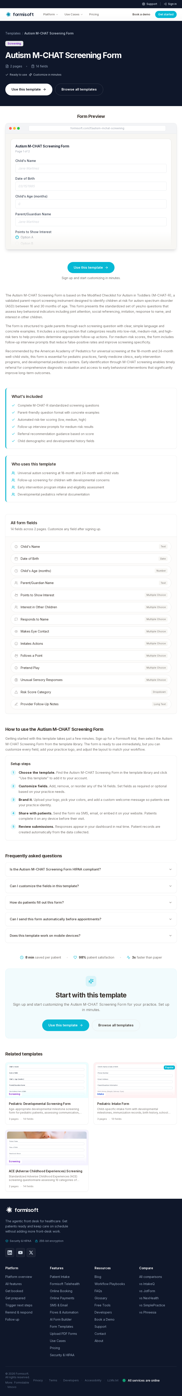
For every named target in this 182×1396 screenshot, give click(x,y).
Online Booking (61, 1291)
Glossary (101, 1298)
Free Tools (103, 1305)
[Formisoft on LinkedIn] (9, 1252)
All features (13, 1284)
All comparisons (150, 1277)
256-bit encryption (51, 1241)
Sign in (172, 4)
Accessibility (93, 1380)
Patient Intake (60, 1277)
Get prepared (15, 1298)
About (99, 1341)
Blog (98, 1277)
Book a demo (141, 14)
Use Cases (72, 14)
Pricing (94, 14)
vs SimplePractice (152, 1305)
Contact (100, 1334)
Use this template (26, 89)
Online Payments (62, 1298)
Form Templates (61, 1326)
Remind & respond (18, 1312)
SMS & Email (59, 1305)
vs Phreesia (147, 1312)
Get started (166, 14)
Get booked (14, 1291)
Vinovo (11, 1387)
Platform (49, 14)
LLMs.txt (113, 1380)
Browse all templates (79, 89)
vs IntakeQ (147, 1284)
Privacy (38, 1380)
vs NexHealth (149, 1298)
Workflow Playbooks (110, 1284)
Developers (103, 1312)
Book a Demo (105, 1319)
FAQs (98, 1291)
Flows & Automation (64, 1312)
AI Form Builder (61, 1319)
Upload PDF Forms (63, 1334)
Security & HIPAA (20, 1241)
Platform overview (18, 1277)
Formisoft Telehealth (65, 1284)
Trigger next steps (18, 1305)
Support (151, 4)
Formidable (21, 1382)
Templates (13, 33)
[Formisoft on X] (31, 1252)
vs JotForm (147, 1291)
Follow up (12, 1319)
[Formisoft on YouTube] (20, 1252)
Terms (53, 1380)
